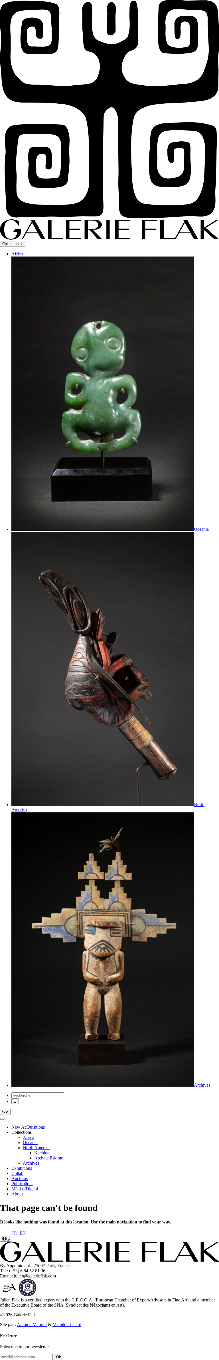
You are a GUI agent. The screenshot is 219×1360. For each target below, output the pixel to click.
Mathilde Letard (66, 1324)
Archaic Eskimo (48, 1157)
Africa (17, 253)
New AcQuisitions (28, 1127)
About (17, 1193)
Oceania (30, 1142)
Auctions (19, 1178)
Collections (11, 244)
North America (36, 1147)
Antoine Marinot (32, 1324)
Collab (17, 1173)
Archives (31, 1163)
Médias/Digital (24, 1188)
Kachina (41, 1152)
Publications (22, 1183)
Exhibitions (21, 1168)
